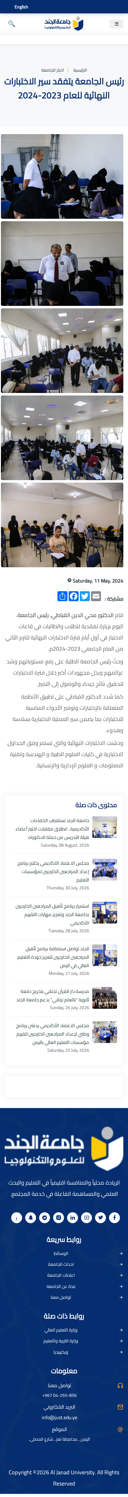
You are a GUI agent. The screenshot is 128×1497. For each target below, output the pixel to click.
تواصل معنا (61, 1297)
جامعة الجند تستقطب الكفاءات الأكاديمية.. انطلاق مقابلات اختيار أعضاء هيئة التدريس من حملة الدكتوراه (52, 829)
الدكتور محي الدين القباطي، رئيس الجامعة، (65, 615)
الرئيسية (80, 70)
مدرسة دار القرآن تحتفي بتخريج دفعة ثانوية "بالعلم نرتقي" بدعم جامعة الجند (52, 995)
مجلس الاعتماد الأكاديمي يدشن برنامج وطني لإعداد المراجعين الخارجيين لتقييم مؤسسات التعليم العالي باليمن (52, 1034)
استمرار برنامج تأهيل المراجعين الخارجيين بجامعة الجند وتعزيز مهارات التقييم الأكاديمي (52, 914)
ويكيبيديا (60, 1352)
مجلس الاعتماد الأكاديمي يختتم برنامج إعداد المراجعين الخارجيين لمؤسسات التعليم (53, 871)
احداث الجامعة (61, 1264)
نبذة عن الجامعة (61, 1286)
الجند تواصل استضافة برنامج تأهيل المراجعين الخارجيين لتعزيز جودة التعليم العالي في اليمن (53, 957)
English (21, 7)
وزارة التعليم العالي (61, 1330)
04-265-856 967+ (59, 1395)
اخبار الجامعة (52, 70)
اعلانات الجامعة (61, 1275)
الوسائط (61, 1253)
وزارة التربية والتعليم (60, 1341)
